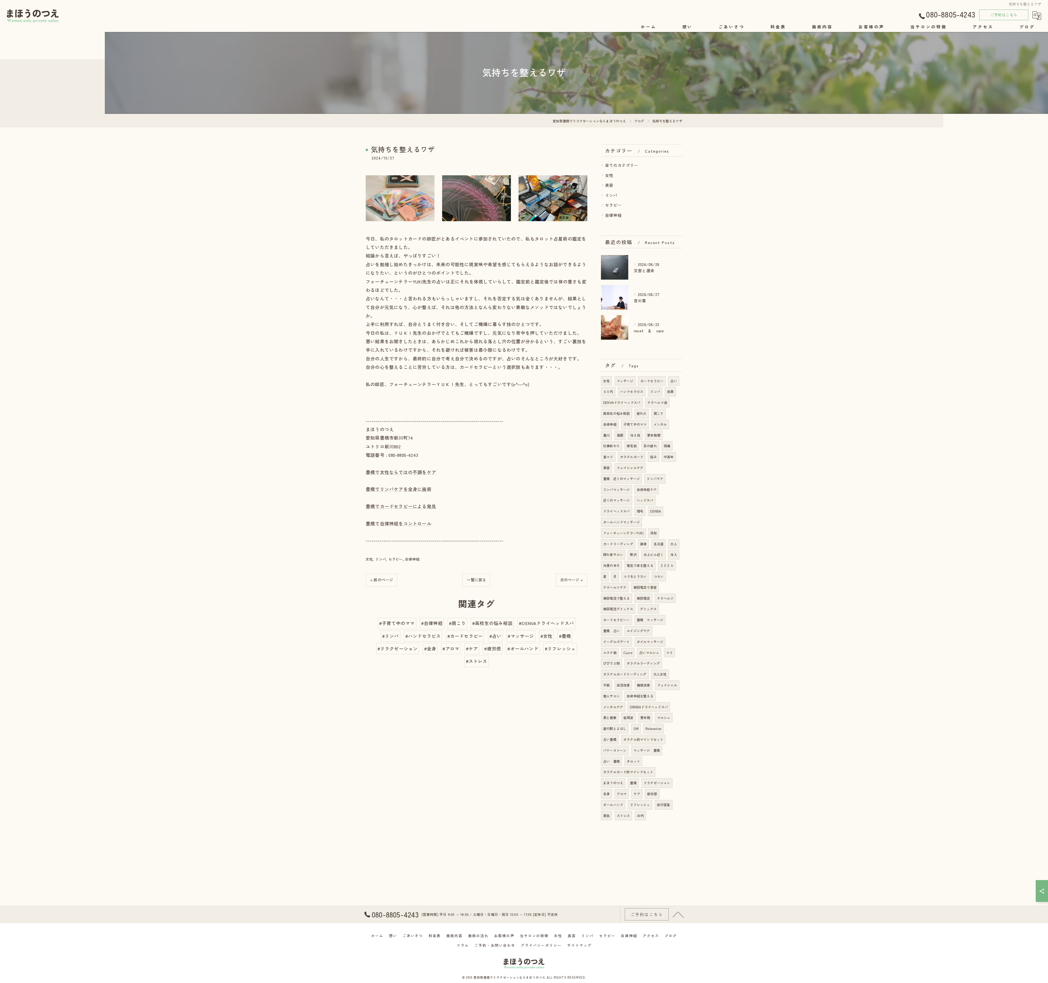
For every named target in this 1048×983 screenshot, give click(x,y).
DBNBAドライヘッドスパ (649, 706)
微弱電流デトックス (618, 608)
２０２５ (667, 565)
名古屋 (659, 543)
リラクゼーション (657, 782)
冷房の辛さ (611, 565)
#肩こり (457, 623)
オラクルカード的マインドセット (628, 771)
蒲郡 (620, 435)
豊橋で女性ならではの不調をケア (401, 472)
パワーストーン (614, 750)
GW (636, 728)
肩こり (659, 413)
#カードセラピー (465, 636)
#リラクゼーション (397, 648)
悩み (653, 456)
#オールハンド (522, 648)
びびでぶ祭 (611, 663)
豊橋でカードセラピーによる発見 (401, 506)
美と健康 (610, 717)
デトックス (648, 608)
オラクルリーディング (643, 663)
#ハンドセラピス (423, 636)
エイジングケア (638, 630)
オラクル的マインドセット (643, 739)
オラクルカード (631, 456)
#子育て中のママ (397, 623)
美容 (609, 185)
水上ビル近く (653, 554)
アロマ (622, 793)
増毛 (640, 511)
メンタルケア (613, 706)
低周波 (628, 717)
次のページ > (571, 579)
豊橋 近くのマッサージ (621, 478)
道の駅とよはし (614, 728)
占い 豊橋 (611, 761)
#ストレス (476, 661)
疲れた (642, 413)
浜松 (653, 533)
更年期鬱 (653, 435)
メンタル (660, 424)
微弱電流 (643, 598)
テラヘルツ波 (657, 402)
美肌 (606, 815)
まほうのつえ (613, 782)
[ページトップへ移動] (678, 914)
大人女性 (660, 674)
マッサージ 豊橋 (646, 750)
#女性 (546, 636)
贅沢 (633, 554)
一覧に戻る (476, 579)
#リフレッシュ (560, 648)
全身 (606, 793)
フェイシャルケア (630, 467)
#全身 (430, 648)
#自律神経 (432, 623)
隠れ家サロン (613, 554)
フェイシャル (667, 685)
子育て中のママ (635, 424)
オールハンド (613, 804)
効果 (670, 391)
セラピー (395, 559)
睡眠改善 (643, 685)
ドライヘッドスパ (616, 511)
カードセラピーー (616, 619)
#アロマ (450, 648)
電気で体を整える (640, 565)
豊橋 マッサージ (650, 619)
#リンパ (390, 636)
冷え (673, 554)
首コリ (608, 456)
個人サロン (611, 696)
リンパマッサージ (616, 489)
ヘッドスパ (645, 500)
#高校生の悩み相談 (492, 623)
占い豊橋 (610, 739)
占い (673, 380)
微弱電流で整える (616, 598)
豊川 (606, 435)
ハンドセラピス (631, 391)
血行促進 (663, 804)
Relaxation (653, 728)
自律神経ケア (647, 489)
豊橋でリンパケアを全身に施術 (398, 489)
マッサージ (625, 380)
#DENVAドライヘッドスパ (546, 623)
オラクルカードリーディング (625, 674)
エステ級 (610, 652)
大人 (673, 543)
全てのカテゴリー (621, 165)
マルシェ (664, 717)
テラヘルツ (665, 598)
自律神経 (412, 559)
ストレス (623, 815)
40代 (640, 815)
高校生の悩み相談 (616, 413)
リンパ (380, 559)
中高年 (669, 456)
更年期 (645, 717)
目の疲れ (650, 445)
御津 (643, 543)
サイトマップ (579, 945)
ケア (636, 793)
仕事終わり (611, 445)
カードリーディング (618, 543)
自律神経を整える (640, 696)
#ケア (472, 648)
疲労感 (652, 793)
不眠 (606, 685)
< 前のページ (381, 579)
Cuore (627, 652)
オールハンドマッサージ (621, 522)
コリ (669, 652)
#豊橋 (565, 636)
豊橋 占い (611, 630)
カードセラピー (651, 380)
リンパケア (655, 478)
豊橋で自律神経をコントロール (398, 523)
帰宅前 (632, 445)
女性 (369, 559)
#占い (495, 636)
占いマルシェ (649, 652)
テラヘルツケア (614, 587)
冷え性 (635, 435)
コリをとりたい (635, 576)
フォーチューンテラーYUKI (623, 533)
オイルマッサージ (650, 641)
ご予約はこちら (1003, 14)
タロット (633, 761)
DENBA (655, 511)
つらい (659, 576)
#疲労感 (492, 648)
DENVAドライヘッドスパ (622, 402)
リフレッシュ (640, 804)
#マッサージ (521, 636)
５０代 (608, 391)
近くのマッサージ (616, 500)
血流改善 (623, 685)
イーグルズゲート (616, 641)
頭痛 (667, 445)
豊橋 (633, 782)
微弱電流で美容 (645, 587)
